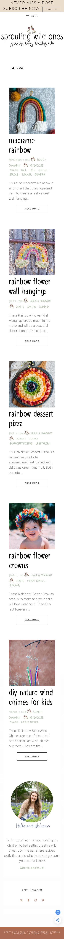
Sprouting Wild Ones (32, 36)
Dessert (21, 439)
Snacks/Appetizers (21, 444)
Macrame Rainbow (22, 145)
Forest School (36, 581)
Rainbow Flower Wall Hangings (29, 286)
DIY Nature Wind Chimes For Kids (31, 697)
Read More (32, 209)
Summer (27, 175)
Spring (43, 170)
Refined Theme (36, 932)
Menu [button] (34, 16)
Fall (23, 170)
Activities (36, 166)
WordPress (35, 934)
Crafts (14, 170)
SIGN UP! (51, 9)
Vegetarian (43, 444)
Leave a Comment (41, 301)
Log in (48, 934)
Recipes (33, 439)
